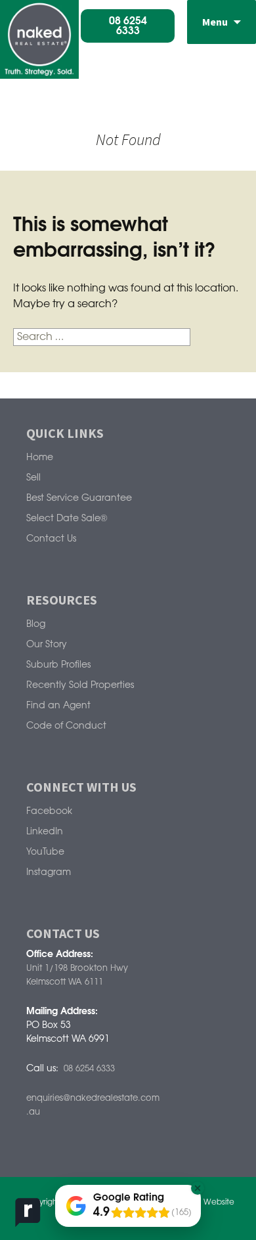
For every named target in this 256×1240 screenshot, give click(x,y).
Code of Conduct (66, 726)
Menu (215, 21)
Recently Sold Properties (80, 685)
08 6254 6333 (89, 1069)
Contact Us (51, 539)
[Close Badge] (197, 1188)
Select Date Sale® (66, 519)
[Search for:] (101, 337)
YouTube (45, 852)
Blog (35, 624)
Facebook (49, 811)
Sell (33, 478)
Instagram (48, 872)
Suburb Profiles (58, 665)
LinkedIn (44, 832)
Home (39, 458)
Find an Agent (58, 706)
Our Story (46, 645)
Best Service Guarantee (79, 498)
